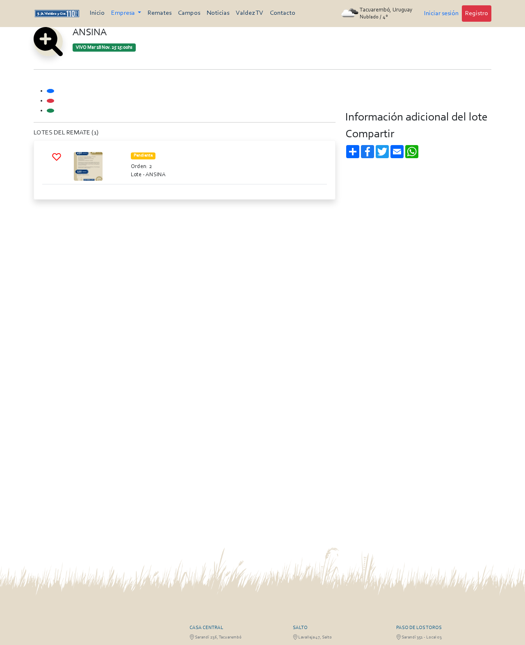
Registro (476, 13)
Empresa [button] (123, 13)
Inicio (97, 13)
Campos (189, 13)
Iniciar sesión (441, 13)
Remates (159, 13)
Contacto (282, 13)
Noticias (218, 13)
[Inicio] (57, 13)
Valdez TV (249, 13)
